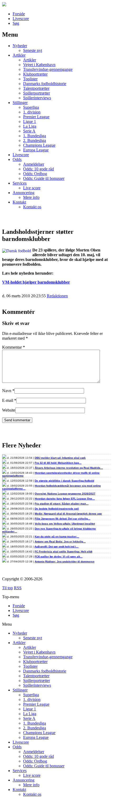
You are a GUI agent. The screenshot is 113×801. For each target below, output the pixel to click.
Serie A (29, 131)
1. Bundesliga (34, 136)
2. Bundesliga (34, 140)
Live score (31, 188)
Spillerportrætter (36, 93)
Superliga (31, 107)
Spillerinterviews (37, 98)
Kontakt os (32, 207)
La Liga (29, 126)
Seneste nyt (32, 50)
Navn (6, 390)
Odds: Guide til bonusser (43, 178)
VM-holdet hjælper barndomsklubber (36, 282)
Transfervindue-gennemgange (48, 69)
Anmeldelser (33, 164)
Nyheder (20, 45)
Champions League (39, 145)
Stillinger (20, 102)
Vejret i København (39, 64)
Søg (16, 23)
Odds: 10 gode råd (38, 169)
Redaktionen (57, 296)
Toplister (30, 79)
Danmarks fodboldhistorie (44, 83)
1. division (31, 112)
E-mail (7, 400)
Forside (19, 14)
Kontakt (19, 202)
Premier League (36, 117)
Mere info (31, 197)
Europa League (36, 150)
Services (20, 183)
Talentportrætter (36, 88)
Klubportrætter (35, 74)
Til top (7, 588)
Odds (17, 159)
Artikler (19, 55)
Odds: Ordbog (35, 173)
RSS (18, 588)
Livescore (21, 18)
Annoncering (23, 192)
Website (8, 410)
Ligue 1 (29, 121)
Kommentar (13, 347)
